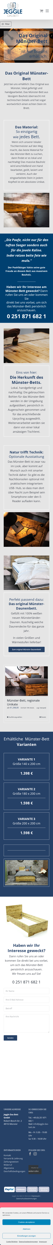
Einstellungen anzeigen (26, 1236)
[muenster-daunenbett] (26, 556)
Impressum (43, 1242)
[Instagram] (35, 1153)
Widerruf (8, 1164)
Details (43, 717)
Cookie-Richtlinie (12, 1242)
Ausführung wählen (15, 717)
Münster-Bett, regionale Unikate (23, 702)
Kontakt (7, 1155)
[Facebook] (30, 1153)
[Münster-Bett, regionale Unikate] (26, 681)
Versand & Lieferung (13, 1158)
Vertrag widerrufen (33, 1170)
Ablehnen (26, 1229)
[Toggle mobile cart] (41, 11)
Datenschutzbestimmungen (28, 1242)
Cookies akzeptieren (26, 1222)
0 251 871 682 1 (26, 316)
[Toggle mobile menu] (47, 11)
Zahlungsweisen (11, 1161)
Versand (43, 708)
